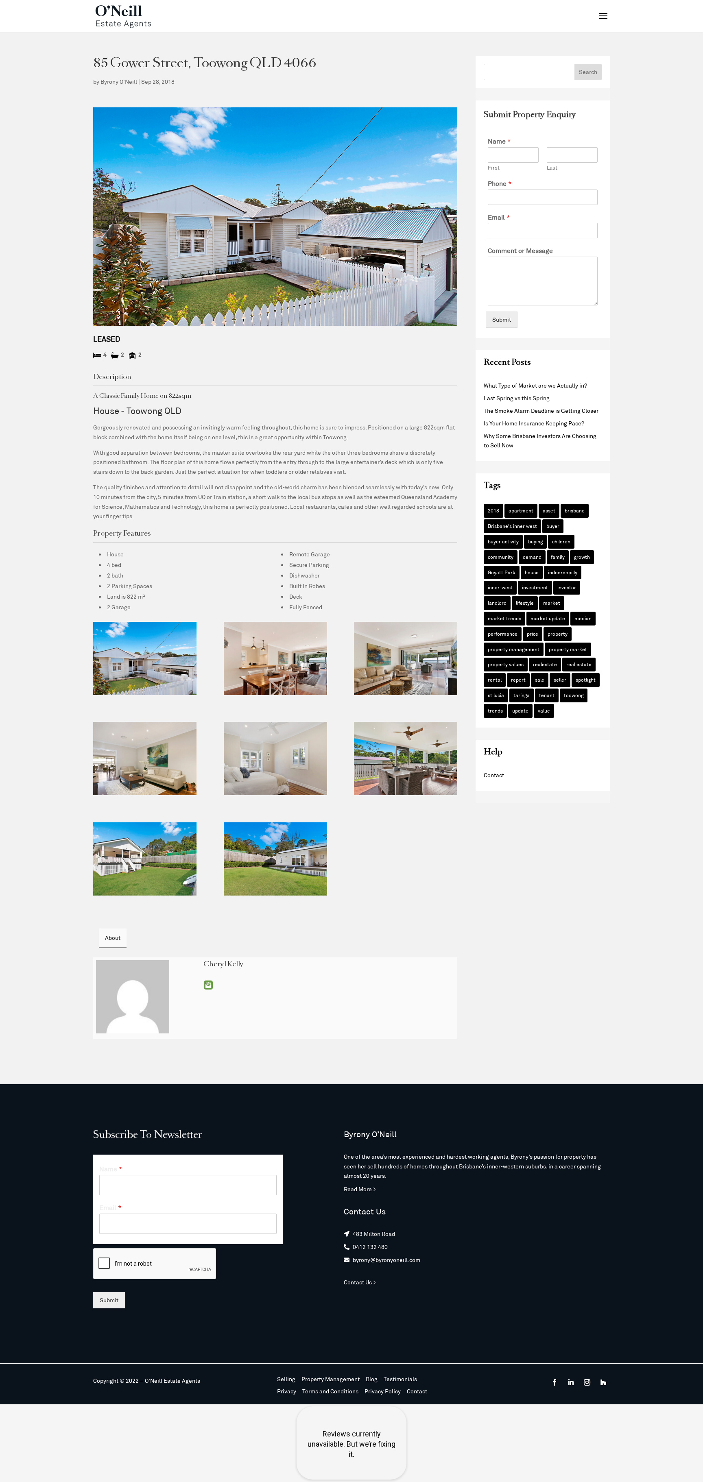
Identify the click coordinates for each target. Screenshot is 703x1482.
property (558, 633)
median (583, 618)
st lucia (496, 695)
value (544, 710)
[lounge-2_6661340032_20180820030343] (405, 658)
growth (582, 557)
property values (506, 664)
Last (552, 167)
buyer (552, 526)
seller (560, 679)
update (520, 710)
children (561, 541)
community (500, 557)
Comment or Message (520, 250)
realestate (545, 664)
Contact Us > (360, 1282)
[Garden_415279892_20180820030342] (144, 859)
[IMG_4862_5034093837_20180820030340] (275, 658)
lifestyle (525, 603)
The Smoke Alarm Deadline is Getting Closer (541, 410)
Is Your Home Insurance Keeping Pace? (534, 423)
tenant (547, 695)
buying (535, 541)
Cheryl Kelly (223, 964)
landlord (497, 603)
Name (499, 141)
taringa (521, 695)
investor (566, 587)
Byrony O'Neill (118, 81)
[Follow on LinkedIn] (570, 1382)
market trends (504, 618)
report (518, 679)
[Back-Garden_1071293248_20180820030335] (275, 859)
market (551, 603)
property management (513, 649)
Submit (501, 319)
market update (548, 618)
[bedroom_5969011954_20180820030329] (275, 758)
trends (495, 710)
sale (539, 679)
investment (535, 587)
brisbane (575, 510)
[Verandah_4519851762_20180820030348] (405, 758)
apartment (521, 510)
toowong (573, 695)
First (494, 167)
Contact (494, 775)
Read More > (360, 1189)
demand (532, 557)
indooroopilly (562, 572)
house (532, 572)
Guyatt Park (501, 572)
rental (495, 679)
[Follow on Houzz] (603, 1382)
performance (502, 633)
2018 (493, 510)
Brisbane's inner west (512, 526)
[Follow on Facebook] (554, 1382)
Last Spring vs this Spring (517, 397)
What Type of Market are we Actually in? (535, 385)
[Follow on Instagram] (587, 1382)
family (558, 557)
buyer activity (503, 541)
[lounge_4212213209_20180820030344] (144, 758)
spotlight (586, 679)
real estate (579, 664)
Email (208, 985)
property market (568, 649)
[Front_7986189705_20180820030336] (144, 658)
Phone (500, 183)
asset (549, 510)
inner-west (500, 587)
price (532, 633)
